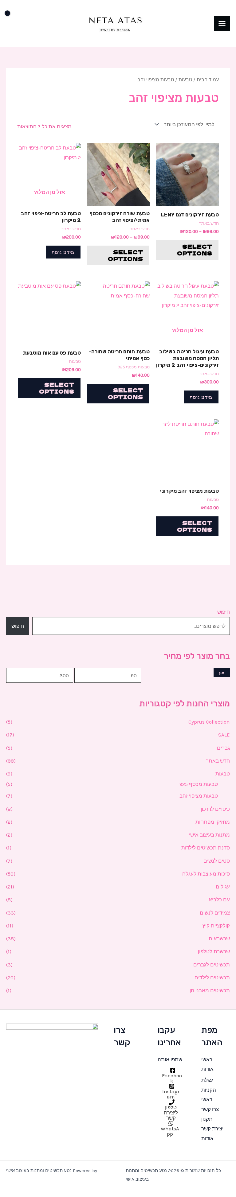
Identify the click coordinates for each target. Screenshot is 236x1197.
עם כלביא (219, 899)
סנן (221, 672)
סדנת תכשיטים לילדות (205, 848)
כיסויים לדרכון (215, 809)
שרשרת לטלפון (214, 951)
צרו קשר (210, 1109)
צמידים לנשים (215, 913)
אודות (207, 1069)
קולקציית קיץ (216, 926)
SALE (224, 735)
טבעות (222, 774)
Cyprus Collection (209, 722)
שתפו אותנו (170, 1059)
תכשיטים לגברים (211, 965)
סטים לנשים (216, 861)
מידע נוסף (63, 252)
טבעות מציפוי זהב (198, 796)
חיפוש (223, 612)
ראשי (206, 1059)
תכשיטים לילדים (212, 977)
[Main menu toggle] (222, 23)
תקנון (207, 1119)
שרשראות (219, 938)
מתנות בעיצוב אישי (209, 835)
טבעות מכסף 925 (198, 784)
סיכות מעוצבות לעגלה (206, 874)
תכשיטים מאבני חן (210, 990)
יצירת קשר (212, 1128)
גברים (223, 748)
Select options (194, 250)
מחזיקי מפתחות (212, 822)
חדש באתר (218, 761)
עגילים (223, 887)
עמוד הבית (208, 80)
